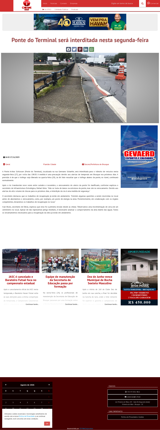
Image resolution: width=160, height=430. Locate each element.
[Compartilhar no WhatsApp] (91, 49)
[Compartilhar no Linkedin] (85, 49)
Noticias (53, 3)
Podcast (74, 9)
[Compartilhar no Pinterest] (80, 49)
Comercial (154, 3)
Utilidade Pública (61, 9)
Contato (63, 3)
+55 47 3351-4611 (133, 392)
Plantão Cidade (49, 164)
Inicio (45, 3)
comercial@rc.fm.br (133, 397)
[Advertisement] (60, 140)
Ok (47, 423)
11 (20, 408)
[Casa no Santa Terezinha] (139, 305)
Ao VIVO (47, 9)
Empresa (73, 3)
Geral (7, 164)
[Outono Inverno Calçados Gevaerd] (139, 187)
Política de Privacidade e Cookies (132, 417)
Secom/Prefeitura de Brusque (96, 164)
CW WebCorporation (86, 428)
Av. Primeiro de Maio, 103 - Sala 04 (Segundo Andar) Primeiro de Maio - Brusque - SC (132, 403)
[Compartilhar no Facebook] (68, 49)
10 (13, 408)
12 (27, 408)
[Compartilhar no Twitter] (74, 49)
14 (42, 408)
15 (49, 408)
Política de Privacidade (27, 416)
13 (34, 408)
